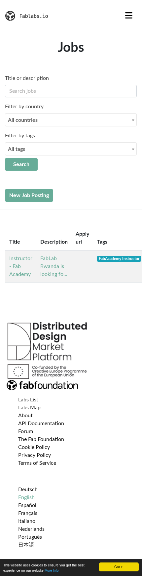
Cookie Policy (34, 447)
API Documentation (41, 423)
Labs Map (29, 407)
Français (27, 513)
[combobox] (71, 119)
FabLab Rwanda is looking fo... (53, 266)
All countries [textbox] (23, 120)
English (26, 497)
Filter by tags (20, 135)
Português (30, 537)
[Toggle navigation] (129, 16)
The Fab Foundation (41, 439)
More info (52, 570)
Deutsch (28, 489)
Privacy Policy (34, 455)
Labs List (28, 399)
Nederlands (31, 529)
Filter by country (24, 106)
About (25, 415)
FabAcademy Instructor (119, 259)
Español (27, 505)
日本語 (26, 545)
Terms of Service (37, 463)
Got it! (119, 566)
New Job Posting (29, 195)
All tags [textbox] (16, 149)
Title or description (27, 78)
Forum (25, 431)
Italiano (26, 521)
